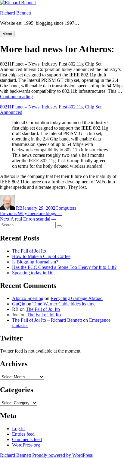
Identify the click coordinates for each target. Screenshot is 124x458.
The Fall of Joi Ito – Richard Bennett (47, 320)
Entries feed (23, 434)
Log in (18, 428)
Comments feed (27, 439)
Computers (65, 208)
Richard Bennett (15, 12)
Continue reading (16, 96)
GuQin (18, 303)
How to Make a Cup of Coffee (41, 256)
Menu (7, 34)
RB (19, 208)
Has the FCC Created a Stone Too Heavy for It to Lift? (64, 267)
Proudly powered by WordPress (62, 455)
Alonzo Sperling (27, 298)
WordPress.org (26, 444)
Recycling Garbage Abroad (77, 298)
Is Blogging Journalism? (35, 261)
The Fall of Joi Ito (29, 250)
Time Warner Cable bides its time (64, 303)
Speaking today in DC (33, 272)
